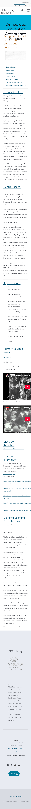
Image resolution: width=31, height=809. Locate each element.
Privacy (12, 796)
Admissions (22, 755)
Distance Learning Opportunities (16, 85)
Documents (6, 353)
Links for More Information (14, 82)
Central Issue (10, 70)
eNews (15, 5)
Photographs (7, 357)
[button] (21, 4)
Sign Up (12, 774)
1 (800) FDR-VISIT (11, 748)
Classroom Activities (12, 79)
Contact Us (21, 5)
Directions (27, 5)
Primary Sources (10, 76)
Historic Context (11, 67)
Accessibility (19, 796)
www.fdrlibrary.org (9, 474)
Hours (15, 755)
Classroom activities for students (13, 449)
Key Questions (10, 73)
